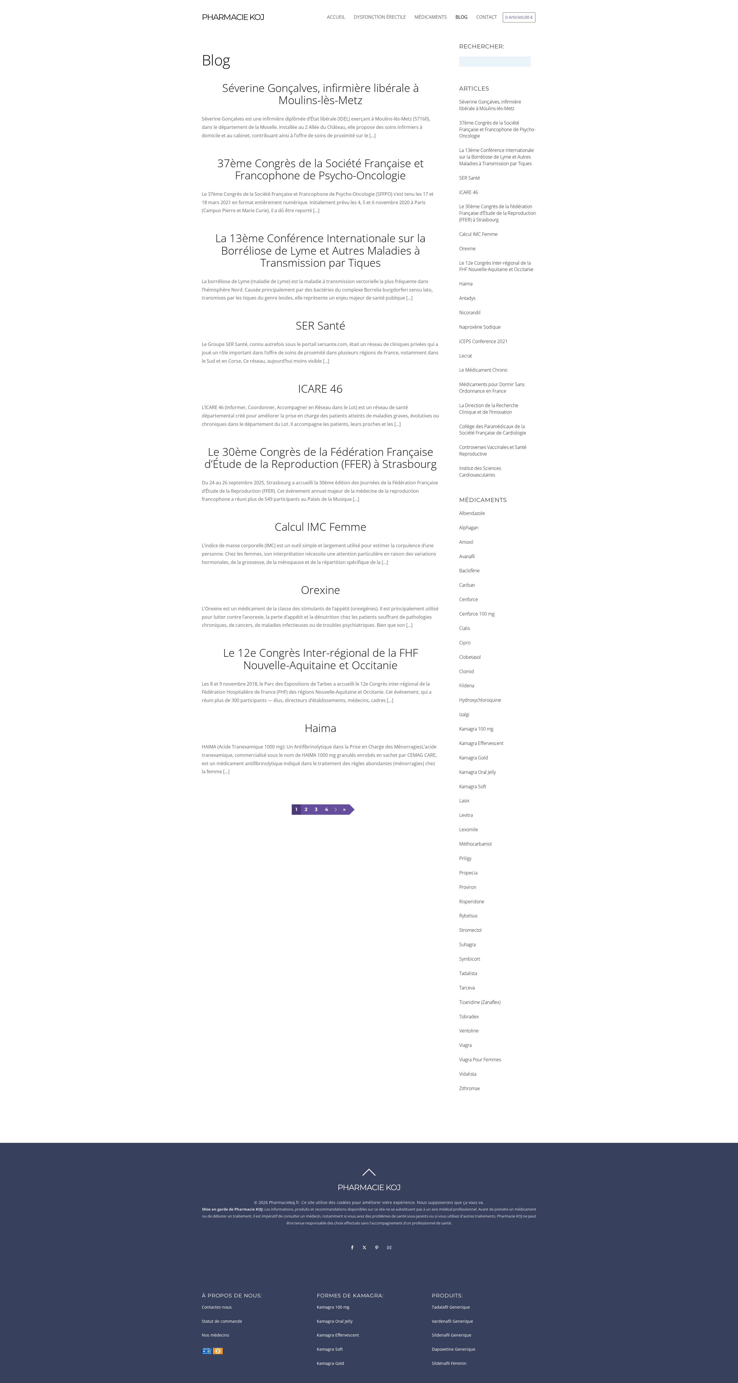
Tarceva (467, 988)
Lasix (464, 800)
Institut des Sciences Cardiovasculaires (480, 471)
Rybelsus (468, 915)
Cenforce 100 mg (476, 614)
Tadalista (468, 973)
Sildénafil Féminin (449, 1363)
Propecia (468, 873)
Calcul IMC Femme (320, 526)
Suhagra (467, 944)
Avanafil (467, 556)
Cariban (467, 585)
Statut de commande (222, 1321)
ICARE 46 (320, 388)
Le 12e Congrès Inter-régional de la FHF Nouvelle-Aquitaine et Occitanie (320, 658)
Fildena (466, 685)
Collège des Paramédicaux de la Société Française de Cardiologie (492, 429)
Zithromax (469, 1088)
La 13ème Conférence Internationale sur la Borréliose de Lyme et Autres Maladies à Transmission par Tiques (320, 250)
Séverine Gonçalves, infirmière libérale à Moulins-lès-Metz (320, 93)
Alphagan (468, 527)
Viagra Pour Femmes (480, 1059)
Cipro (464, 642)
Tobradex (469, 1016)
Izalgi (464, 714)
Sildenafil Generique (451, 1335)
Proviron (467, 887)
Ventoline (469, 1031)
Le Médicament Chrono (483, 370)
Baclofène (469, 570)
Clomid (466, 671)
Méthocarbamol (475, 844)
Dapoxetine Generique (453, 1349)
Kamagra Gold (473, 757)
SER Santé (320, 325)
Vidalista (467, 1074)
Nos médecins (215, 1335)
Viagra (465, 1045)
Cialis (464, 628)
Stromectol (470, 930)
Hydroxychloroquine (480, 700)
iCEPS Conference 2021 (483, 341)
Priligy (465, 858)
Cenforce (468, 599)
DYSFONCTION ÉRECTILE (380, 17)
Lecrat (465, 356)
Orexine (320, 589)
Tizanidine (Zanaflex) (479, 1002)
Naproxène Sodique (480, 327)
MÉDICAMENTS (431, 17)
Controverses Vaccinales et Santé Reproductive (492, 450)
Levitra (466, 815)
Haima (320, 727)
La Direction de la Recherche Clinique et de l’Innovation (488, 408)
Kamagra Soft (472, 786)
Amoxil (466, 542)
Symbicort (469, 959)
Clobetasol (470, 657)
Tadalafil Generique (451, 1307)
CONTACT (486, 17)
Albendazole (472, 513)
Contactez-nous (217, 1307)
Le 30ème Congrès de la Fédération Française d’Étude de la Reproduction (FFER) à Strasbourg (320, 457)
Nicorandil (470, 312)
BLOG (461, 17)
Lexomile (468, 829)
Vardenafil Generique (452, 1321)
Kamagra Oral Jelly (477, 772)
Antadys (467, 298)
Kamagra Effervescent (481, 743)
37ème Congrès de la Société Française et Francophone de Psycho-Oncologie (320, 168)
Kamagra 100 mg (476, 729)
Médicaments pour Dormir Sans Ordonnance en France (491, 387)
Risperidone (471, 901)
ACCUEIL (336, 17)
